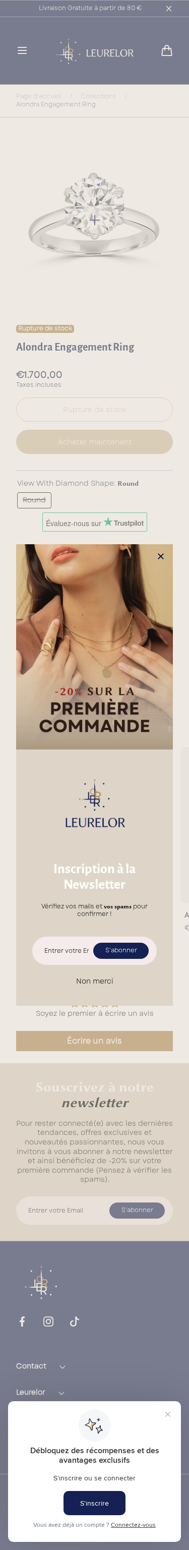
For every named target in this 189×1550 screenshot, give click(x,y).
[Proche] (161, 557)
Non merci (94, 981)
